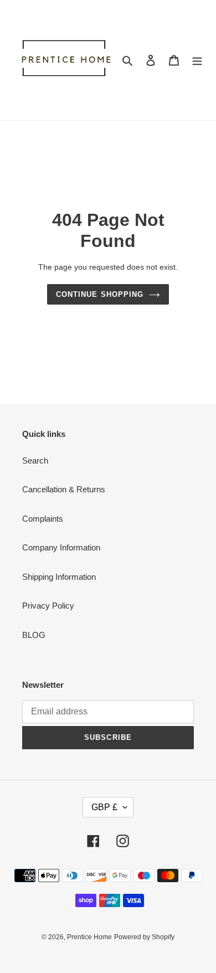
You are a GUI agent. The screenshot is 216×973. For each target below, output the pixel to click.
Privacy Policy (48, 605)
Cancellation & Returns (63, 489)
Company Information (61, 547)
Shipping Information (59, 576)
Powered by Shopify (144, 937)
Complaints (42, 518)
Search (35, 460)
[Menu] (197, 60)
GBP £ (104, 807)
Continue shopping (99, 294)
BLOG (33, 635)
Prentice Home (89, 937)
